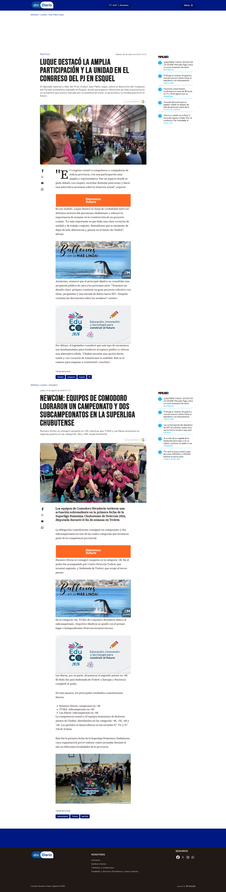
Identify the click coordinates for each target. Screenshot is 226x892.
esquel (82, 377)
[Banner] (93, 206)
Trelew (75, 816)
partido (85, 816)
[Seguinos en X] (183, 857)
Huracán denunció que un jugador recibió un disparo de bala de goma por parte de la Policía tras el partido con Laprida (176, 107)
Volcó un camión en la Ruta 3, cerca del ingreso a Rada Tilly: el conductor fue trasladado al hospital (177, 119)
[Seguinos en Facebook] (178, 857)
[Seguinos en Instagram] (188, 857)
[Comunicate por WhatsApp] (192, 857)
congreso (71, 377)
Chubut (60, 377)
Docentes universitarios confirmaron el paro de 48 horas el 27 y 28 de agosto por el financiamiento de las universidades (177, 94)
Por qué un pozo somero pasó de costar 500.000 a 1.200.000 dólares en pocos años (177, 454)
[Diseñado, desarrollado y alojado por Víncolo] (190, 886)
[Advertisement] (113, 34)
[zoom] (93, 135)
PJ (89, 377)
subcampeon (62, 816)
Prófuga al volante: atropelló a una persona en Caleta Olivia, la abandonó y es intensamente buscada (177, 79)
